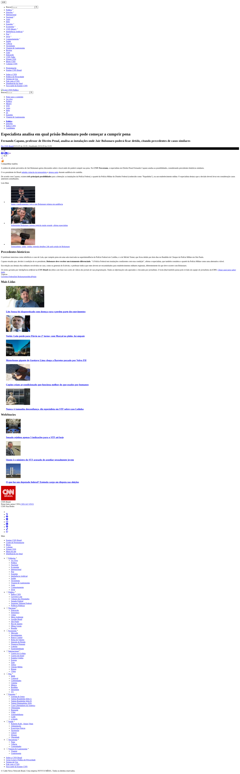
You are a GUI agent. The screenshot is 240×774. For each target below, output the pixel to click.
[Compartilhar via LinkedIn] (6, 154)
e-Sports (14, 719)
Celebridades (16, 681)
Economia (10, 27)
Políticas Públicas (18, 606)
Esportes (9, 24)
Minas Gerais (16, 626)
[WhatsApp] (7, 532)
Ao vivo (9, 99)
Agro (8, 19)
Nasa (13, 742)
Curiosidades (16, 746)
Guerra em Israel (17, 656)
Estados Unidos (17, 658)
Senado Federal (17, 601)
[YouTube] (7, 519)
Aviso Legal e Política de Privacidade (21, 760)
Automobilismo (17, 714)
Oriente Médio (16, 667)
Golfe (13, 717)
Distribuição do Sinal (14, 83)
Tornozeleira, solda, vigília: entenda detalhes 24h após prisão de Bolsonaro (40, 246)
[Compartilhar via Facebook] (2, 154)
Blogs (8, 545)
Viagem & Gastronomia (15, 48)
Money (9, 104)
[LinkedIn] (7, 524)
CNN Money (11, 29)
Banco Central (16, 637)
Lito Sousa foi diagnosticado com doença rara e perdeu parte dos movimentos (46, 311)
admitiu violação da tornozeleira (34, 172)
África (13, 665)
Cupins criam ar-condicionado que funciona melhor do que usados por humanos (47, 384)
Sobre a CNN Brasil (14, 758)
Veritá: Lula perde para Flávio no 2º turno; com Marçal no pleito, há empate (45, 336)
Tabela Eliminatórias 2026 (21, 703)
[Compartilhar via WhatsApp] (8, 154)
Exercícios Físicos (18, 728)
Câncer (14, 733)
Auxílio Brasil (16, 619)
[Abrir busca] (36, 7)
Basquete (14, 710)
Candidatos (10, 128)
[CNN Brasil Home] (9, 90)
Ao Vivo (14, 560)
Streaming (15, 690)
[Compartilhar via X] (4, 154)
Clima (13, 615)
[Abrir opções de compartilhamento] (6, 156)
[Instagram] (7, 522)
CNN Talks (10, 57)
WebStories (8, 414)
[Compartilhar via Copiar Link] (10, 154)
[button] (120, 429)
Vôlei (13, 712)
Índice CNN (11, 126)
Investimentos (16, 635)
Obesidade (15, 737)
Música (14, 685)
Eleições (9, 12)
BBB (13, 676)
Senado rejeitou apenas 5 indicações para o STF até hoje (35, 437)
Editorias (12, 558)
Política (9, 10)
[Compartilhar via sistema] (2, 159)
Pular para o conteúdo (14, 97)
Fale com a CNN (13, 81)
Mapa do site (11, 551)
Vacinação (15, 730)
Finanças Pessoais (18, 644)
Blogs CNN (11, 61)
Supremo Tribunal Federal (21, 603)
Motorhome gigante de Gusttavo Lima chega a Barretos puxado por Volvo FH (46, 360)
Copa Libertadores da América (23, 705)
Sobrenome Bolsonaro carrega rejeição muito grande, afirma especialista (39, 225)
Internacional (11, 15)
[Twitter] (7, 514)
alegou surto (53, 172)
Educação (10, 55)
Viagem (14, 751)
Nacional (9, 17)
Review (9, 50)
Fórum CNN (11, 59)
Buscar (9, 7)
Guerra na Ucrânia (18, 653)
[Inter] (7, 512)
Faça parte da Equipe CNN (17, 86)
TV (12, 692)
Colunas (9, 547)
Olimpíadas (15, 708)
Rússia (13, 669)
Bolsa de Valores (17, 640)
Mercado (14, 633)
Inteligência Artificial (14, 32)
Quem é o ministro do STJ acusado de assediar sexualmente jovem (40, 459)
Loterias (14, 646)
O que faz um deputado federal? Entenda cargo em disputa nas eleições (42, 482)
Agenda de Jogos (18, 696)
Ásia (13, 662)
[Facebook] (7, 517)
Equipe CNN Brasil (14, 70)
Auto (8, 52)
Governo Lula (16, 597)
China (13, 671)
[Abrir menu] (3, 2)
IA (7, 113)
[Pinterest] (7, 527)
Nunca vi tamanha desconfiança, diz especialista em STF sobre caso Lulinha (45, 409)
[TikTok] (7, 529)
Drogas (14, 735)
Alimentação (16, 726)
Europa (14, 660)
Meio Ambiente (17, 617)
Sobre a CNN (11, 74)
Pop (7, 34)
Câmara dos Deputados (20, 599)
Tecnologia (10, 46)
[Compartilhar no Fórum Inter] (2, 162)
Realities (14, 687)
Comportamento (12, 39)
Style (8, 37)
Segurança (15, 612)
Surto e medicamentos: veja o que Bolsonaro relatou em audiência (37, 204)
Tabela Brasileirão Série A (21, 699)
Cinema (14, 683)
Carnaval (14, 678)
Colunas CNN (11, 64)
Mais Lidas (8, 281)
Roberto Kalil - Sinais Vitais (22, 724)
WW (8, 106)
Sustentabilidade (17, 649)
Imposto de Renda (18, 642)
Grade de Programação (15, 542)
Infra (8, 22)
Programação (11, 68)
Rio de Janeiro (16, 624)
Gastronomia (16, 753)
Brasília (14, 628)
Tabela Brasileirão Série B (21, 701)
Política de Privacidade (15, 77)
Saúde (8, 41)
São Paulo (15, 621)
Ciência (9, 43)
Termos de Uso (12, 79)
